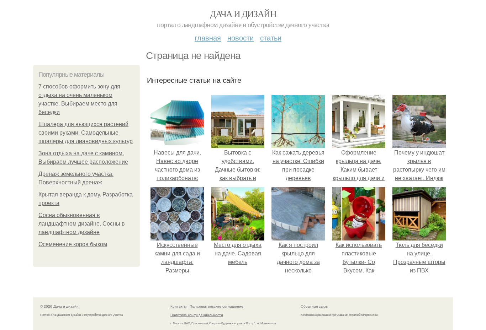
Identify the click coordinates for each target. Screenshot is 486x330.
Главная (208, 37)
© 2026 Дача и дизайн (59, 306)
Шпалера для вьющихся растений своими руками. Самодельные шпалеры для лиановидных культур (85, 132)
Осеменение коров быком (72, 244)
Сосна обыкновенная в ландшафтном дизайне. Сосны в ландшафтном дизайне (81, 223)
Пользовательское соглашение (216, 306)
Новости (240, 37)
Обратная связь (314, 306)
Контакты (178, 306)
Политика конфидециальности (196, 314)
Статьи (270, 37)
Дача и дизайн (243, 13)
